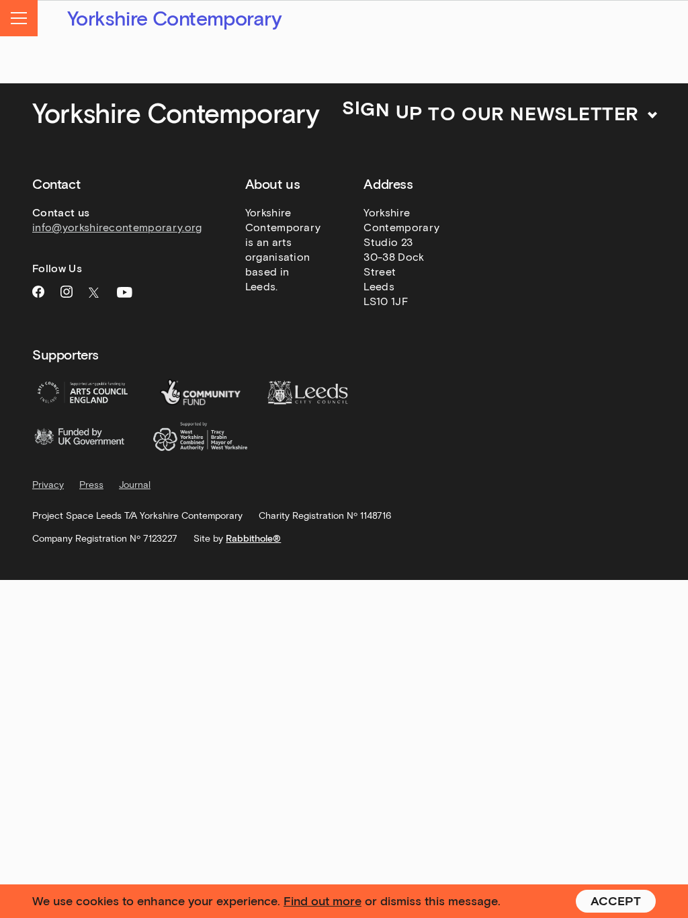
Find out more (322, 901)
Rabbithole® (253, 538)
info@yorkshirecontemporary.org (117, 227)
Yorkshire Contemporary (174, 19)
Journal (134, 485)
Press (91, 485)
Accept (616, 901)
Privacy (48, 485)
